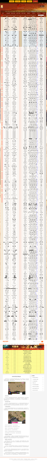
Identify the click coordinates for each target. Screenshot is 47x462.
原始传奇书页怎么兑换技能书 (35, 386)
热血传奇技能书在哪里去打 (35, 377)
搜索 (42, 341)
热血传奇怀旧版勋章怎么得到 (35, 388)
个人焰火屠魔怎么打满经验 (35, 379)
